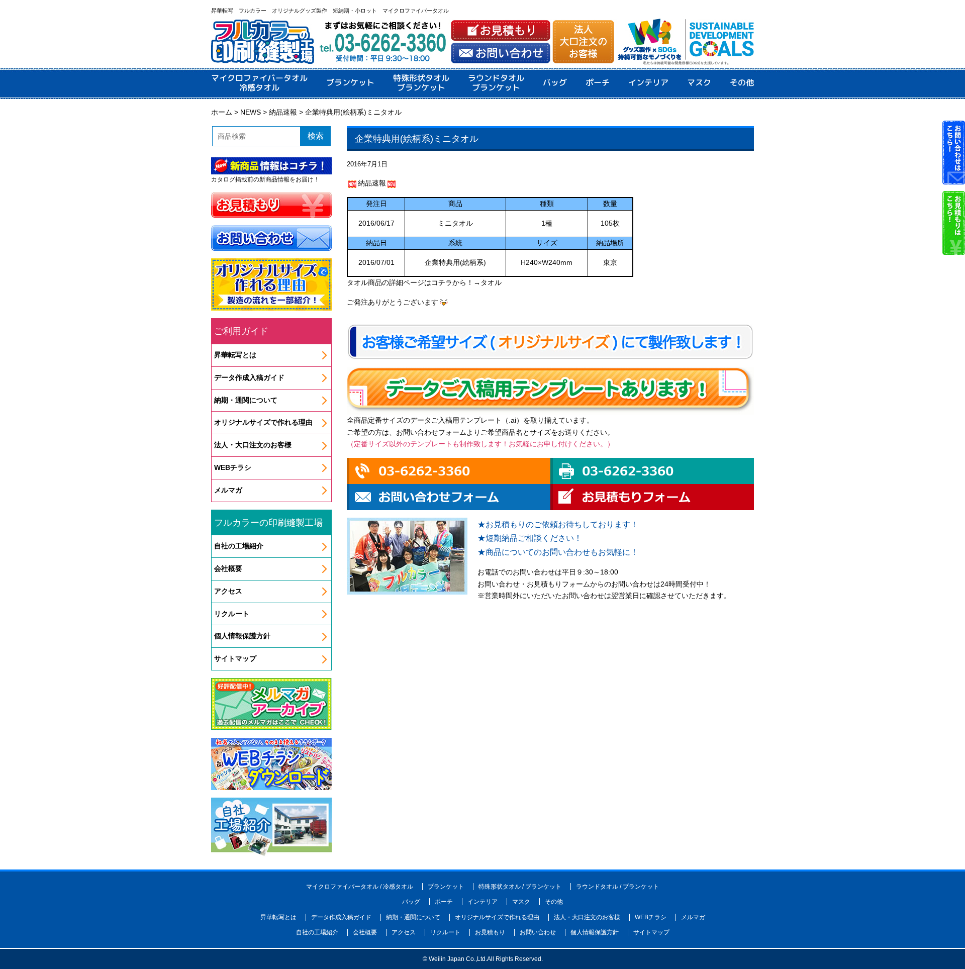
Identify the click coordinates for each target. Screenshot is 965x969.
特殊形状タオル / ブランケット (519, 886)
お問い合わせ (538, 932)
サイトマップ (235, 658)
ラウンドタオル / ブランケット (617, 886)
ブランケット (350, 82)
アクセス (228, 591)
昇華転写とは (235, 355)
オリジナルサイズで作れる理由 (263, 422)
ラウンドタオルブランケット (496, 82)
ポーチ (598, 82)
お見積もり (490, 932)
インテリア (648, 82)
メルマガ (228, 490)
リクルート (231, 614)
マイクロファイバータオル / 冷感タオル (359, 886)
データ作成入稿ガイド (249, 377)
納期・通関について (245, 400)
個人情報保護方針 (242, 636)
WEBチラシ (232, 467)
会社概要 (228, 568)
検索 (316, 136)
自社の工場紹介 (238, 546)
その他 (742, 82)
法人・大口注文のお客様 (253, 445)
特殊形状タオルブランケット (421, 82)
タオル (491, 282)
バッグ (555, 82)
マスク (699, 82)
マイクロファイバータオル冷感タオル (259, 82)
